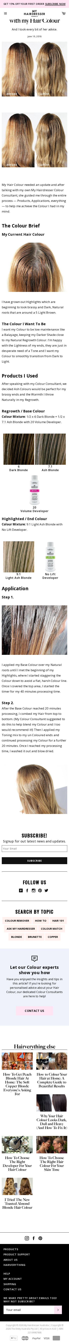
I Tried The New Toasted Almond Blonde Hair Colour (17, 1204)
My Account (13, 1278)
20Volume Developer (35, 509)
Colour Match (51, 928)
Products (11, 1249)
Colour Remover (17, 920)
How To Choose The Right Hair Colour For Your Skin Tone (51, 1164)
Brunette (35, 937)
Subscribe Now (55, 4)
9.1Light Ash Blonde (19, 576)
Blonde (16, 937)
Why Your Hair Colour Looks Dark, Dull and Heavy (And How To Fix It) (51, 1122)
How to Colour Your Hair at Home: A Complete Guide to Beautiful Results (52, 1080)
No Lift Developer (50, 576)
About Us (11, 1259)
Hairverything (14, 1265)
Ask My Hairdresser (21, 928)
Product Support (17, 1254)
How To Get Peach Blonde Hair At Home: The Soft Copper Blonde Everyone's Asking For (17, 1084)
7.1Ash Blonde (50, 468)
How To (40, 920)
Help (7, 1273)
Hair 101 (58, 920)
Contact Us (34, 1011)
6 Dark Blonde (18, 468)
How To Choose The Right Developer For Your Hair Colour (17, 1164)
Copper (53, 937)
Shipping (10, 1284)
